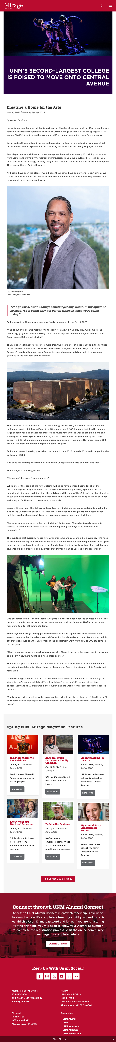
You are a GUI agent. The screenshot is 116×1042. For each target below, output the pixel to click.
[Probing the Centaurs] (58, 811)
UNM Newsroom (71, 1026)
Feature (26, 112)
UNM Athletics (70, 1030)
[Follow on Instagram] (47, 976)
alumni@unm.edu (21, 1001)
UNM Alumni (69, 1019)
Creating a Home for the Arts (92, 759)
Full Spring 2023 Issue (56, 878)
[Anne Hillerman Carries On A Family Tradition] (58, 744)
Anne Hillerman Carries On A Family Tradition (56, 760)
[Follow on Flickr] (76, 976)
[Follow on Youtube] (62, 976)
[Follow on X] (54, 976)
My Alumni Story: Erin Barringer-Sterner (91, 828)
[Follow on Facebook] (39, 976)
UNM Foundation (72, 1033)
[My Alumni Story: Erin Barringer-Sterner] (93, 812)
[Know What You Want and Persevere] (22, 808)
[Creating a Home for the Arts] (93, 744)
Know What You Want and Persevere (21, 823)
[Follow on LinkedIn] (69, 976)
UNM (65, 1022)
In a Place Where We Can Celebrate (22, 759)
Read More (17, 789)
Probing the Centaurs (57, 824)
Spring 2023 (38, 112)
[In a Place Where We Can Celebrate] (22, 744)
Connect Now (58, 943)
